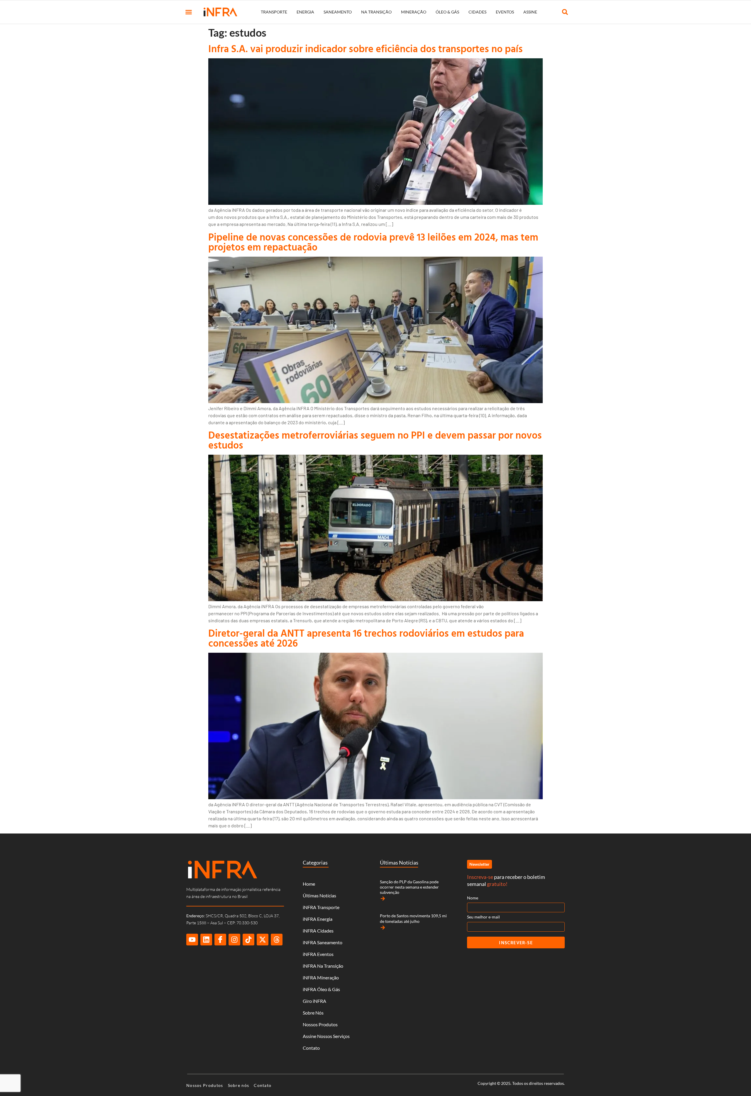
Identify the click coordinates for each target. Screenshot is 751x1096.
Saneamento (338, 11)
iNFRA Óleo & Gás (321, 989)
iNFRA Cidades (318, 930)
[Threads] (277, 939)
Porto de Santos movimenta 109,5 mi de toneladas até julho (413, 918)
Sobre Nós (313, 1012)
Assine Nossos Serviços (326, 1036)
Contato (311, 1048)
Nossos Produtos (320, 1024)
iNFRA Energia (317, 919)
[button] (188, 12)
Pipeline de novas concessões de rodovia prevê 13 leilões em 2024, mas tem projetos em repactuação (373, 241)
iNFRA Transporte (321, 907)
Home (309, 884)
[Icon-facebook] (220, 939)
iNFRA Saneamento (322, 942)
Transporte (274, 11)
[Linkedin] (206, 939)
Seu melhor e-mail (483, 916)
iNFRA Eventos (318, 954)
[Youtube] (192, 939)
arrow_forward (383, 898)
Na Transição (376, 11)
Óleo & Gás (447, 11)
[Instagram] (234, 939)
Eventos (505, 11)
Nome (472, 897)
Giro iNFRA (314, 1001)
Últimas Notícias (319, 895)
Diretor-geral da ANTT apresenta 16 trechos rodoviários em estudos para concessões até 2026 (366, 637)
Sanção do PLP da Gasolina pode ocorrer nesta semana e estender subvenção (409, 887)
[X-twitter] (262, 939)
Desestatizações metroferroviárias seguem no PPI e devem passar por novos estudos (375, 439)
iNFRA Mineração (321, 977)
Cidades (477, 11)
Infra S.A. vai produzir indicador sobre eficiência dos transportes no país (365, 48)
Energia (305, 11)
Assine (530, 11)
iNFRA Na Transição (323, 966)
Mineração (413, 11)
